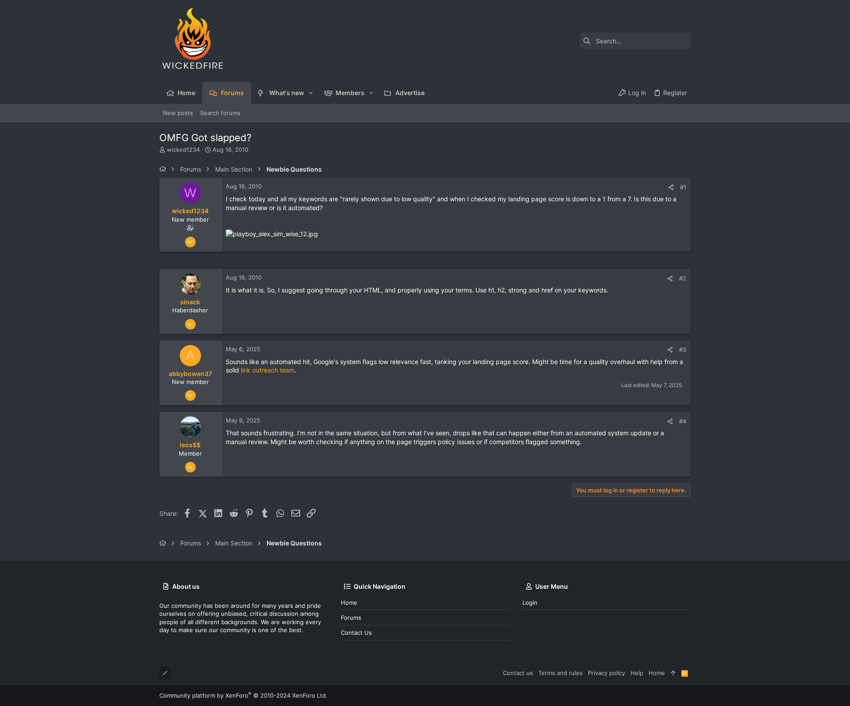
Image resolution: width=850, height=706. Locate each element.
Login (529, 602)
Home (349, 602)
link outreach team (267, 370)
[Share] (671, 187)
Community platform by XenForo (243, 695)
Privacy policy (606, 672)
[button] (311, 93)
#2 (682, 278)
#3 (682, 349)
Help (636, 672)
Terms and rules (560, 672)
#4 (682, 421)
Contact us (356, 632)
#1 (683, 187)
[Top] (673, 672)
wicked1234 (183, 149)
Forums (351, 617)
